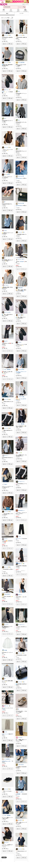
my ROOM (25, 10)
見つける (10, 10)
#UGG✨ (3, 91)
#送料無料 (18, 794)
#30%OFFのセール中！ (6, 761)
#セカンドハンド (5, 734)
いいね (11, 43)
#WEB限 (18, 372)
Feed (3, 10)
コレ (5, 43)
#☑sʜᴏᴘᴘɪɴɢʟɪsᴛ (19, 178)
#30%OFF (22, 261)
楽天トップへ (25, 4)
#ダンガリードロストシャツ (21, 371)
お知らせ (18, 10)
